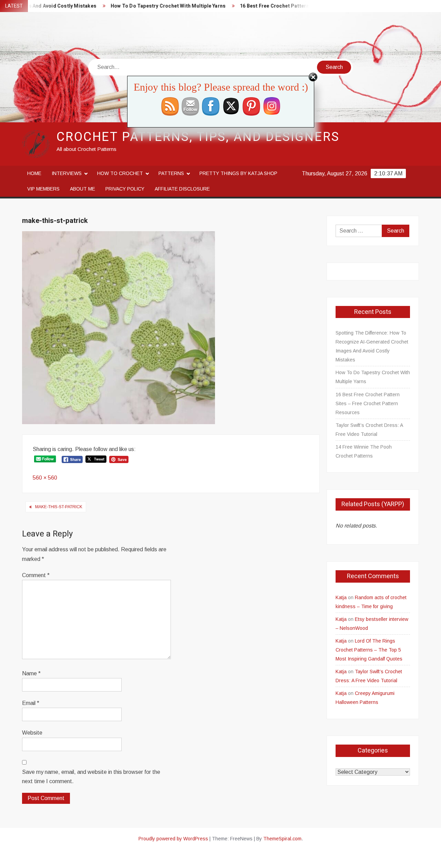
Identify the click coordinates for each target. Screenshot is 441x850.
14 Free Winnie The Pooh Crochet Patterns (364, 451)
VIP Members (43, 189)
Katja (341, 597)
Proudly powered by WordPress (173, 838)
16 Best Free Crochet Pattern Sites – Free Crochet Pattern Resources (307, 6)
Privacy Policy (124, 189)
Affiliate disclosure (182, 189)
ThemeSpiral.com (282, 838)
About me (82, 189)
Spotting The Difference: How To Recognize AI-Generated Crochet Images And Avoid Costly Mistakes (372, 346)
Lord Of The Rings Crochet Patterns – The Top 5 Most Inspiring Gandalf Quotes (369, 650)
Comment (36, 575)
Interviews (67, 173)
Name (31, 673)
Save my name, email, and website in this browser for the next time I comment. (91, 776)
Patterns (171, 173)
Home (34, 173)
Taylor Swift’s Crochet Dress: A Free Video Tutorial (369, 429)
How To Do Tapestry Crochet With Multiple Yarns (152, 6)
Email (30, 703)
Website (32, 733)
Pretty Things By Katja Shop (238, 173)
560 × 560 (45, 478)
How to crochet (120, 173)
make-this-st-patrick (58, 506)
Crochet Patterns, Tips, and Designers (198, 137)
